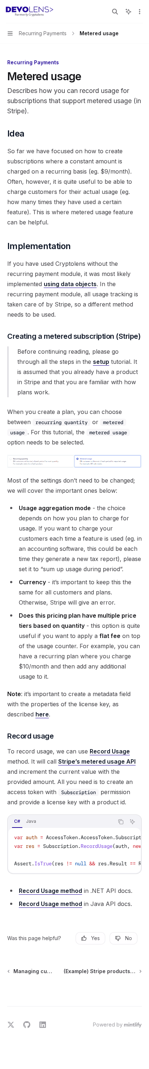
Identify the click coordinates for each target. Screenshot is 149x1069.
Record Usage (110, 751)
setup (101, 361)
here (42, 714)
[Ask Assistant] (132, 821)
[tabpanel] (74, 850)
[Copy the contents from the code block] (120, 821)
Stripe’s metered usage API (97, 761)
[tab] (17, 821)
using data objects (70, 284)
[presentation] (74, 850)
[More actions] (139, 12)
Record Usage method (50, 890)
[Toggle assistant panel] (128, 11)
